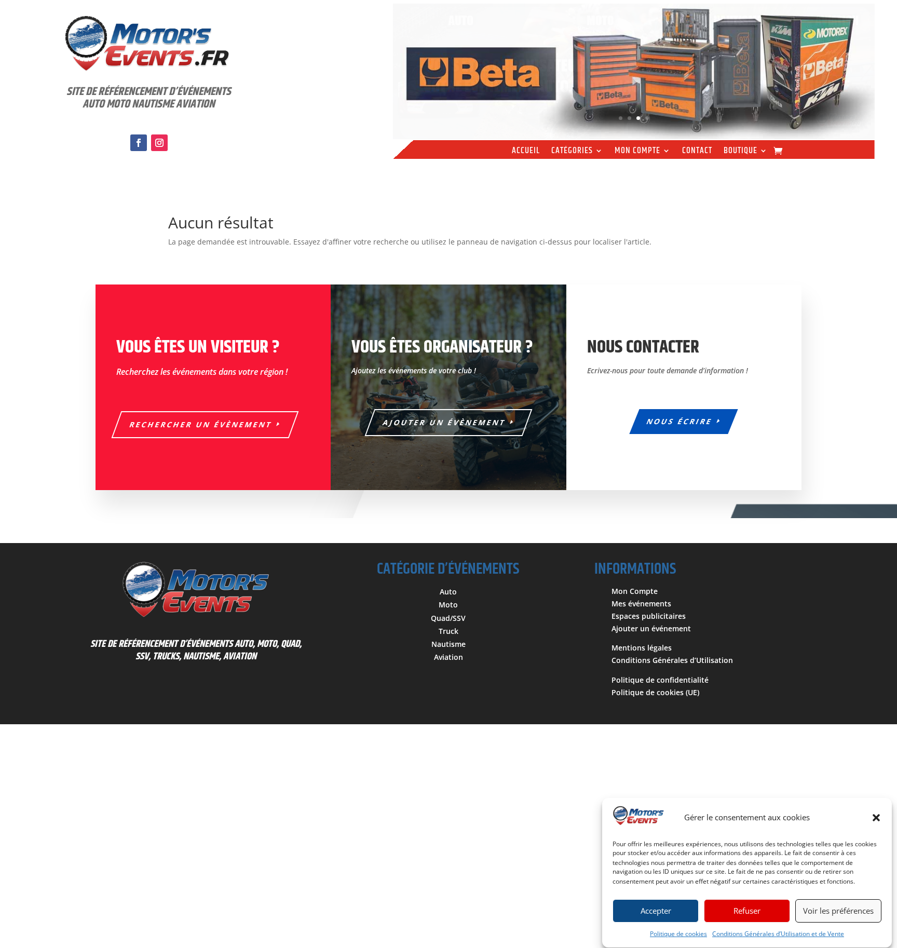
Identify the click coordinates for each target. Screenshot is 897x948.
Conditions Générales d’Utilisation (672, 660)
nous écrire (680, 421)
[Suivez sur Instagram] (159, 142)
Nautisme (448, 644)
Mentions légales (641, 648)
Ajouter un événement (651, 628)
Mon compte (637, 152)
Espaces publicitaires (648, 616)
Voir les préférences (838, 911)
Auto (448, 592)
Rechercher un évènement (201, 424)
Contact (697, 152)
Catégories (572, 152)
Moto (448, 605)
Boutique (740, 152)
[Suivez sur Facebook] (138, 142)
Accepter (656, 911)
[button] (876, 817)
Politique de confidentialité (660, 680)
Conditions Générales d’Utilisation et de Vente (778, 933)
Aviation (448, 657)
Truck (448, 631)
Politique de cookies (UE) (655, 692)
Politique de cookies (678, 933)
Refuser (746, 911)
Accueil (526, 152)
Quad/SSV (448, 618)
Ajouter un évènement (445, 422)
